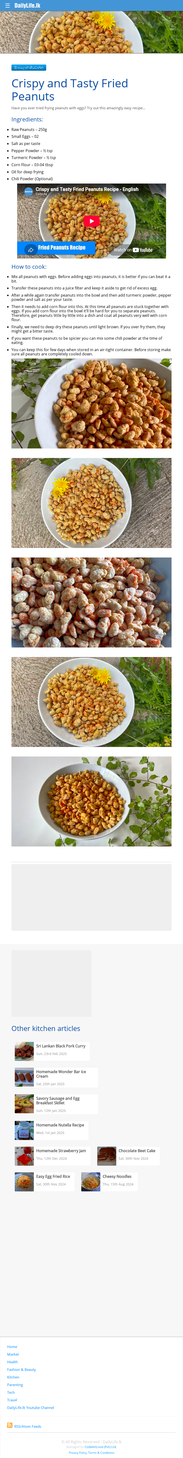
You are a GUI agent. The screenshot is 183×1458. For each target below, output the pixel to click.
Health (12, 1361)
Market (13, 1354)
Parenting (15, 1384)
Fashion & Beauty (21, 1369)
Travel (12, 1400)
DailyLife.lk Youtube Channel (30, 1407)
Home (12, 1346)
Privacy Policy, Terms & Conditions (91, 1453)
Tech (11, 1392)
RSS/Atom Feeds (27, 1426)
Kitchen (13, 1377)
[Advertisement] (91, 897)
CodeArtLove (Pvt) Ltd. (101, 1447)
